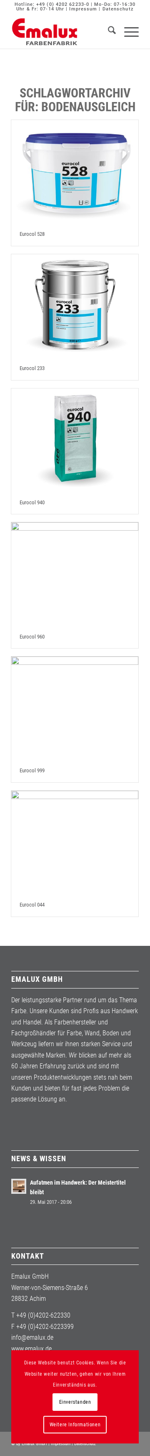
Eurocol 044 (32, 905)
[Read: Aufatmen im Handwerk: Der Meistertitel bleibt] (18, 1186)
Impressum (83, 9)
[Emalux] (62, 32)
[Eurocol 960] (74, 573)
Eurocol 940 (32, 502)
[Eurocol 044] (74, 842)
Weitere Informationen (75, 1425)
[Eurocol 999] (74, 707)
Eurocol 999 (32, 770)
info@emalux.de (32, 1337)
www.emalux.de (31, 1349)
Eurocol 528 (32, 234)
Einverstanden (75, 1402)
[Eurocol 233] (74, 305)
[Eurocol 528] (74, 171)
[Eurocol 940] (74, 439)
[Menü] (127, 32)
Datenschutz (118, 9)
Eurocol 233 (32, 368)
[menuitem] (108, 32)
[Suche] (108, 32)
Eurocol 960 (32, 636)
